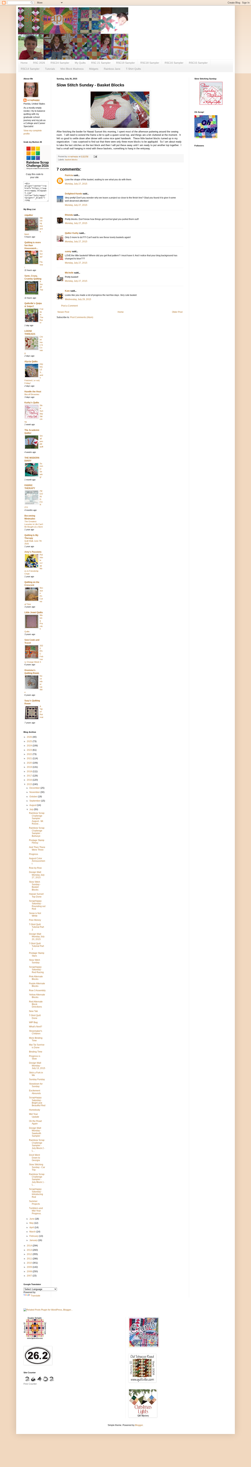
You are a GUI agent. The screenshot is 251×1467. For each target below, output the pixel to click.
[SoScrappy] (37, 169)
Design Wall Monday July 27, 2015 (36, 875)
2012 (30, 1254)
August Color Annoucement (37, 861)
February (34, 1236)
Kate (67, 291)
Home (24, 62)
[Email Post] (95, 156)
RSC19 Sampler (125, 62)
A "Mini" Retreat (41, 711)
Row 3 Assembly (37, 990)
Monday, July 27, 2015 (76, 184)
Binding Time (35, 1051)
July (31, 809)
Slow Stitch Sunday (34, 961)
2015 (30, 784)
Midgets (93, 68)
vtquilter (28, 215)
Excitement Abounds (35, 1091)
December (34, 788)
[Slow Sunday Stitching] (211, 104)
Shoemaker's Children (35, 1032)
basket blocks (71, 159)
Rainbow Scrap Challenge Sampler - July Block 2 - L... (37, 1145)
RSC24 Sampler (60, 62)
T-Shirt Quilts (133, 68)
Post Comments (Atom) (81, 317)
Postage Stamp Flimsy (36, 841)
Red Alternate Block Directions (36, 1004)
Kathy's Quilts (31, 402)
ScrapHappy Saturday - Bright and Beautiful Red (37, 1101)
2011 (30, 1258)
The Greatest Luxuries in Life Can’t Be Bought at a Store (33, 524)
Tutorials (50, 68)
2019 (30, 767)
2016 (30, 780)
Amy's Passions (33, 552)
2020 (30, 763)
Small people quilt (41, 441)
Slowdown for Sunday (36, 1085)
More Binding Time (35, 1039)
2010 (30, 1263)
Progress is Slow (34, 1057)
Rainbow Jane (112, 68)
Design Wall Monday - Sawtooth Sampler (35, 1132)
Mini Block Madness (72, 68)
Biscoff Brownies (31, 394)
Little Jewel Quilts (33, 612)
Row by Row (35, 868)
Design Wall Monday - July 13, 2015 (37, 1066)
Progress (33, 854)
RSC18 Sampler (149, 62)
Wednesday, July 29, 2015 (78, 299)
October (33, 796)
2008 (30, 1271)
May (31, 1223)
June (32, 1219)
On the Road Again (35, 1122)
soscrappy (48, 18)
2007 (30, 1275)
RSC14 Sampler (30, 68)
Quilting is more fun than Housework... (32, 245)
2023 (30, 750)
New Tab (33, 1011)
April (32, 1227)
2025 (30, 741)
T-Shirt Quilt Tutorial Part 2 (36, 927)
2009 (30, 1267)
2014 (30, 1245)
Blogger (139, 1425)
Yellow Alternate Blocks (37, 996)
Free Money (35, 920)
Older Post (177, 312)
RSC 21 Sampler (101, 62)
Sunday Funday (37, 1079)
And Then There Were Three (37, 848)
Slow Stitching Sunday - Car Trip (37, 1167)
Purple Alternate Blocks (37, 984)
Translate (35, 1295)
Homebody (34, 1110)
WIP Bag (33, 1022)
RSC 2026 (39, 62)
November (34, 792)
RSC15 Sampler (198, 62)
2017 (30, 775)
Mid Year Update (34, 1115)
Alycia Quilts (31, 361)
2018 (30, 771)
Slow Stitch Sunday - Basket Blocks (35, 886)
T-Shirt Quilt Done (35, 1016)
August (33, 805)
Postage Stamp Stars (36, 954)
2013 (30, 1250)
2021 (30, 758)
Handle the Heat (32, 391)
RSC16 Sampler (174, 62)
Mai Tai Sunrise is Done (36, 1046)
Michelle (69, 272)
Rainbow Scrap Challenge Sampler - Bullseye (36, 832)
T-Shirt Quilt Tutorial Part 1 (36, 946)
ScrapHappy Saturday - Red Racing (36, 970)
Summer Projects (34, 1202)
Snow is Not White (35, 914)
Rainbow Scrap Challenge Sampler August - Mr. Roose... (36, 818)
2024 (30, 745)
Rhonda (69, 215)
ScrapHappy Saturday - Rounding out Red (37, 905)
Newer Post (63, 312)
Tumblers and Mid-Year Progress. (36, 1211)
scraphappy (33, 100)
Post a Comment (69, 305)
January (33, 1240)
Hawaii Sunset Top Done (36, 895)
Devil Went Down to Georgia (34, 1158)
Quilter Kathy (72, 233)
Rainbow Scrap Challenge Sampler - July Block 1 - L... (37, 1179)
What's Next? (35, 1026)
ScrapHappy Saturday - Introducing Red (36, 1193)
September (35, 801)
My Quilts (80, 62)
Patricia (69, 175)
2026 (30, 737)
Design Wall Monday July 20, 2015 (36, 937)
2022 (30, 754)
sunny (68, 251)
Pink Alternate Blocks (36, 977)
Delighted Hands (73, 193)
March (32, 1231)
